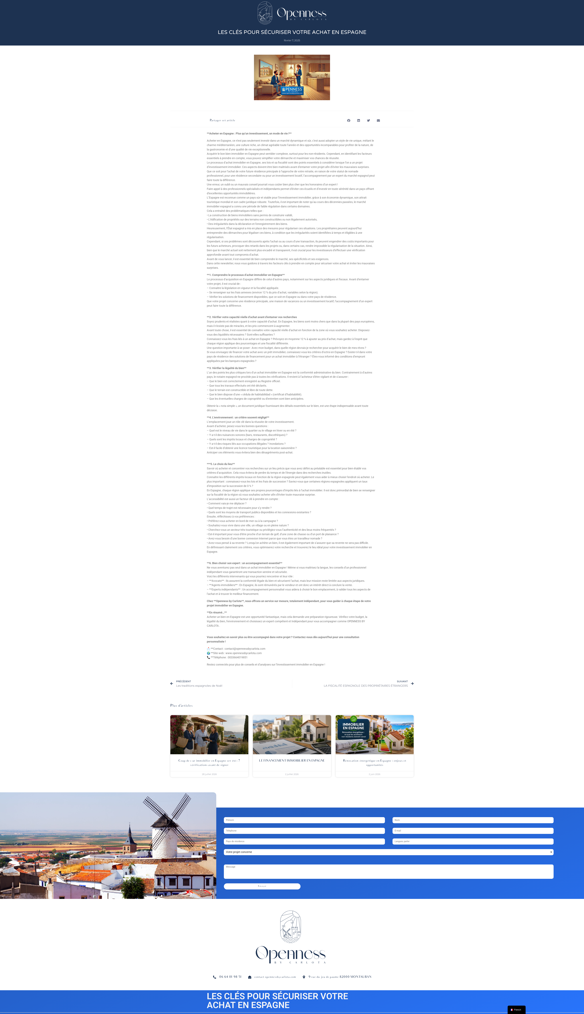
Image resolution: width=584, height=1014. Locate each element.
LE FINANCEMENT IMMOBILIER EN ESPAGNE (292, 761)
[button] (348, 120)
